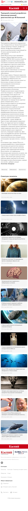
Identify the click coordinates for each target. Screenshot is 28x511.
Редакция (5, 483)
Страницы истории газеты (20, 469)
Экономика (4, 477)
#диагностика (22, 169)
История (9, 477)
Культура (10, 469)
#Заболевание (13, 169)
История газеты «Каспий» (10, 487)
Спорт (9, 473)
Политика (3, 469)
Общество (3, 473)
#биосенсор (4, 169)
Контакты (5, 492)
